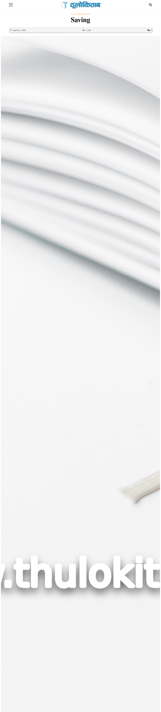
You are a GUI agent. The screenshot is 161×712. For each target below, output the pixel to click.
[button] (11, 5)
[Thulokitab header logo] (80, 4)
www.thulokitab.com (80, 13)
